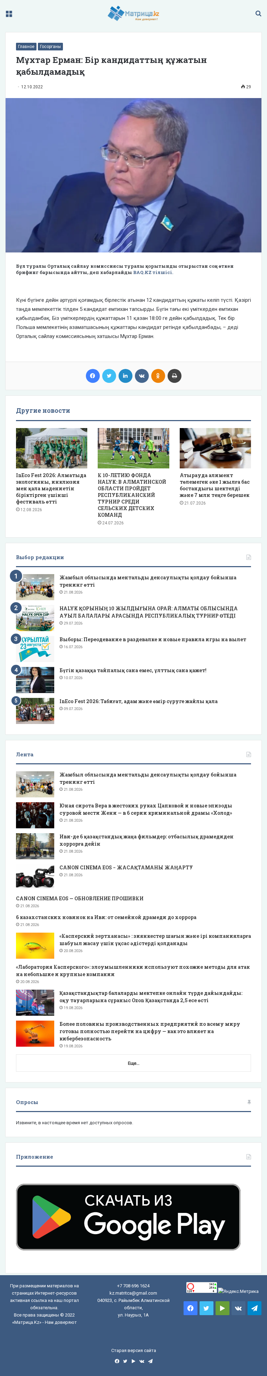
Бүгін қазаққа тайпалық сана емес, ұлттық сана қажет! (133, 670)
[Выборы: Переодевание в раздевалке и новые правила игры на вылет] (35, 649)
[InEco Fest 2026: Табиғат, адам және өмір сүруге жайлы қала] (35, 711)
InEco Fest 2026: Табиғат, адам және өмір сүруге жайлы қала (138, 701)
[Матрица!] (134, 13)
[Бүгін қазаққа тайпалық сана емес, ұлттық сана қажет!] (35, 680)
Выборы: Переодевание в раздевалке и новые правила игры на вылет (152, 639)
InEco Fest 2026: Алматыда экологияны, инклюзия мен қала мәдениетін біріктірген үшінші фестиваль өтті (51, 488)
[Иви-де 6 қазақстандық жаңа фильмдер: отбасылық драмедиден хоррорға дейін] (35, 846)
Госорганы (50, 46)
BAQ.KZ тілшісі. (153, 272)
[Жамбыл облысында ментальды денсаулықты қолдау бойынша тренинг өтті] (35, 587)
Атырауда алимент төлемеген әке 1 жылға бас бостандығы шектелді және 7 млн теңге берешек (215, 485)
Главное (26, 46)
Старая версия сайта (133, 1350)
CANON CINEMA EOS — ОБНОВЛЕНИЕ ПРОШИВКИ (80, 898)
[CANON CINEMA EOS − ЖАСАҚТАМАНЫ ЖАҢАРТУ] (35, 877)
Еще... (133, 1063)
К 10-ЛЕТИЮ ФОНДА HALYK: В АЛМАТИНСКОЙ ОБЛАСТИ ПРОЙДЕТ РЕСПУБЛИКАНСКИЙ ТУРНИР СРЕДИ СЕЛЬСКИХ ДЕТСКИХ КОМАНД (132, 495)
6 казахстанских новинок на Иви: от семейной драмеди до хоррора (106, 917)
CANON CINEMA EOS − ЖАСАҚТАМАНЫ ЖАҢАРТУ (126, 867)
